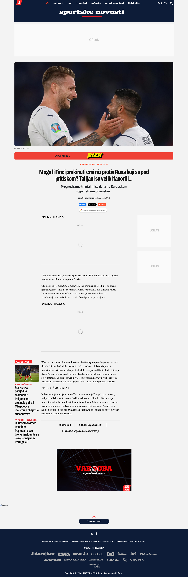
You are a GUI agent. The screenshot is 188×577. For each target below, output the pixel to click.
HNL (69, 3)
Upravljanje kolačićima (94, 548)
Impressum (46, 542)
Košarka (96, 3)
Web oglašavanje (119, 542)
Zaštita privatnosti (101, 542)
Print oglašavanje (138, 542)
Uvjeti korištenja (61, 542)
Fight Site (134, 3)
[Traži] (171, 3)
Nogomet (57, 3)
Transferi (81, 3)
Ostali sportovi (114, 3)
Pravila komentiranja (81, 542)
